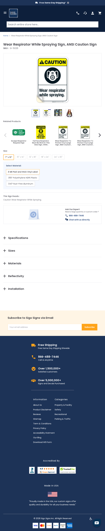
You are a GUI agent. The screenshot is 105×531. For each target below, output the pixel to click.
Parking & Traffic (63, 419)
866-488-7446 (76, 215)
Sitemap (37, 419)
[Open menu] (5, 13)
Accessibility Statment (44, 433)
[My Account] (92, 13)
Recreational (61, 414)
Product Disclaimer (42, 409)
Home (5, 36)
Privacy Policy (39, 428)
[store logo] (13, 13)
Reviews (37, 414)
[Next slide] (100, 135)
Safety (58, 409)
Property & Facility (63, 405)
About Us (37, 405)
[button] (52, 79)
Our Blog (37, 437)
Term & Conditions (42, 423)
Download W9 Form (42, 442)
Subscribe (89, 327)
